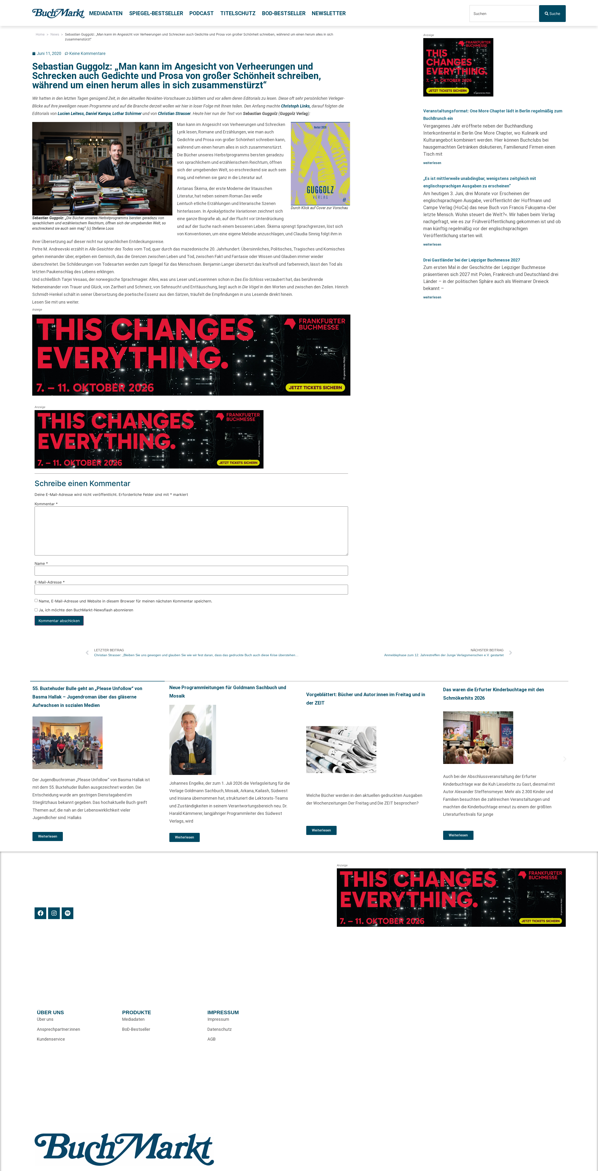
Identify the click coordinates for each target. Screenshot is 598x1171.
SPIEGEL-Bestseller (156, 13)
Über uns (45, 1019)
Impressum (218, 1019)
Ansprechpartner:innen (58, 1029)
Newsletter (329, 13)
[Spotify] (67, 913)
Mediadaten (106, 13)
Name (41, 563)
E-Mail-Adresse (50, 582)
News (54, 34)
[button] (33, 759)
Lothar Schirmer (126, 113)
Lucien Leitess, (72, 113)
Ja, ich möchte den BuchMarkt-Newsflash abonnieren (85, 610)
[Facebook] (40, 913)
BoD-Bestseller (284, 13)
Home (40, 34)
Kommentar (46, 504)
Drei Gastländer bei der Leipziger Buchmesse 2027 (471, 260)
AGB (211, 1039)
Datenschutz (219, 1029)
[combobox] (504, 13)
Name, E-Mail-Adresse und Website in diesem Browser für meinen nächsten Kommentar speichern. (125, 601)
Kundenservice (51, 1039)
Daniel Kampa (98, 113)
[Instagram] (54, 913)
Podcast (201, 13)
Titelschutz (238, 13)
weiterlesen (432, 163)
